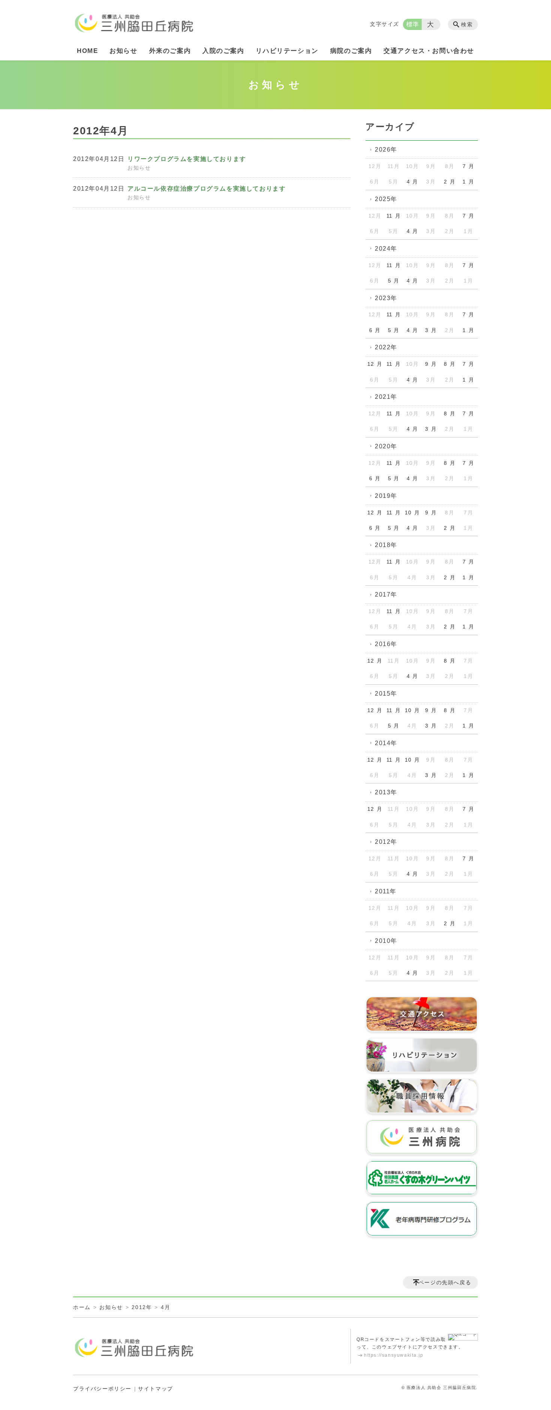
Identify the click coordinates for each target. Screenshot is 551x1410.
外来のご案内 (170, 50)
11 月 (393, 216)
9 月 (431, 364)
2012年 (386, 842)
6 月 (375, 330)
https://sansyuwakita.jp (394, 1355)
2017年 (386, 594)
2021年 (386, 397)
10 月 (412, 513)
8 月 (449, 364)
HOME (87, 50)
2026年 (386, 149)
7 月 (468, 166)
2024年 (386, 248)
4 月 (412, 182)
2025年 (386, 199)
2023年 (386, 298)
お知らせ (123, 50)
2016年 (386, 644)
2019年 (386, 496)
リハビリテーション (287, 50)
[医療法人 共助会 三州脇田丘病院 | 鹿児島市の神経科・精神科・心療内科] (134, 20)
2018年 (386, 545)
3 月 (431, 330)
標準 (412, 24)
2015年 (386, 693)
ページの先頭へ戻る (445, 1282)
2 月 (449, 182)
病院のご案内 (351, 50)
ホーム (82, 1307)
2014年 (386, 743)
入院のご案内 (223, 50)
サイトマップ (155, 1389)
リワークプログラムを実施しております (186, 159)
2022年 (386, 347)
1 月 (468, 182)
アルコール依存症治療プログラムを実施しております (206, 188)
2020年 (386, 446)
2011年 (386, 891)
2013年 (386, 792)
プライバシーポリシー (102, 1389)
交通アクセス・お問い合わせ (428, 50)
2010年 (386, 941)
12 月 (374, 364)
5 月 (394, 281)
